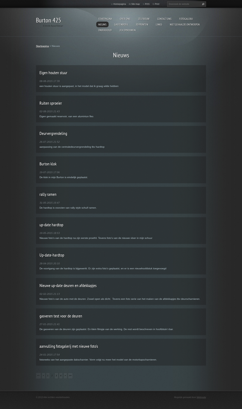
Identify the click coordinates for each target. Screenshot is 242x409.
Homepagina (119, 4)
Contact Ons (164, 19)
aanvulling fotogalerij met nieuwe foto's (69, 346)
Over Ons (125, 19)
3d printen (142, 24)
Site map (135, 4)
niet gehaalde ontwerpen (185, 24)
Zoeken (202, 4)
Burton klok (48, 164)
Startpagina (105, 19)
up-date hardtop (51, 225)
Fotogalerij (186, 19)
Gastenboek (121, 24)
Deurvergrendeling (53, 133)
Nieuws (102, 24)
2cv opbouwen (127, 30)
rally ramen (48, 194)
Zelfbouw (144, 19)
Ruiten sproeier (51, 103)
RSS (147, 4)
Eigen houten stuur (53, 72)
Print (157, 4)
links (159, 24)
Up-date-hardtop (52, 255)
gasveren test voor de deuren (61, 316)
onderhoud (105, 30)
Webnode (201, 397)
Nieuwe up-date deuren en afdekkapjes (68, 285)
